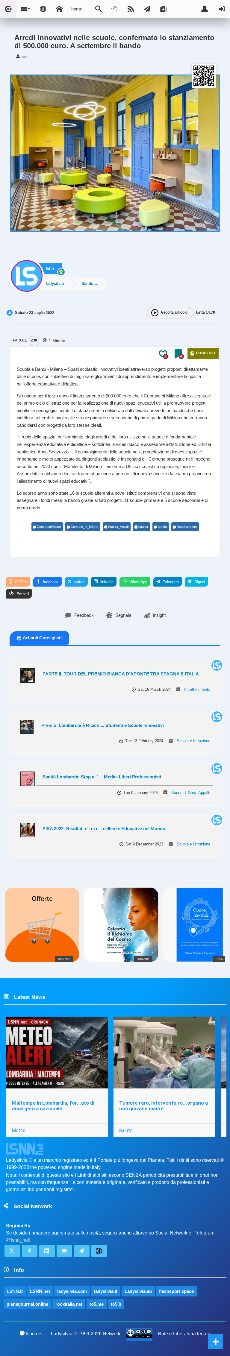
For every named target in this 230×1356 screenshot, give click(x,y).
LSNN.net (40, 1291)
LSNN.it (15, 1291)
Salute (125, 1130)
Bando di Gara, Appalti (93, 283)
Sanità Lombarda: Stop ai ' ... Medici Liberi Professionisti (102, 776)
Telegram (170, 582)
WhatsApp (137, 582)
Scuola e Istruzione (193, 741)
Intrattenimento (197, 689)
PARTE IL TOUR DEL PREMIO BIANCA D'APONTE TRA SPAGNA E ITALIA (121, 673)
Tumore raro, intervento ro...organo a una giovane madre (163, 1106)
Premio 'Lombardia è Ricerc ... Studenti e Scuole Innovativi (102, 725)
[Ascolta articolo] (155, 313)
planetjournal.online (27, 1304)
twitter (79, 582)
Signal (199, 582)
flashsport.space (176, 1291)
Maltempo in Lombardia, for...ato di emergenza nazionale (53, 1106)
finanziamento (187, 527)
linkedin (106, 582)
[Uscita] (222, 9)
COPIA (20, 582)
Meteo (18, 1130)
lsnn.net (34, 1333)
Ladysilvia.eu (138, 1291)
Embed (22, 594)
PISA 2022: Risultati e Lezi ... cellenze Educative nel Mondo (104, 828)
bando (162, 527)
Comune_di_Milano (84, 527)
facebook (50, 582)
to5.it (116, 1304)
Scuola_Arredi (118, 527)
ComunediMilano (49, 527)
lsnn (50, 268)
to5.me (97, 1304)
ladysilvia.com (72, 1291)
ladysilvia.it (105, 1291)
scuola (143, 527)
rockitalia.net (68, 1304)
